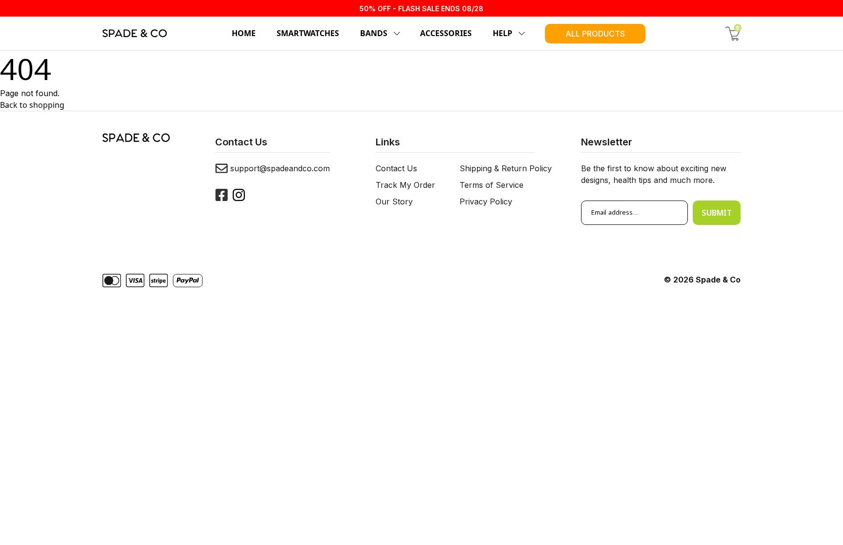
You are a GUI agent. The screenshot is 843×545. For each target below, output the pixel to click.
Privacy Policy (486, 201)
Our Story (394, 201)
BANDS (373, 33)
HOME (244, 33)
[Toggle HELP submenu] (520, 34)
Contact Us (396, 168)
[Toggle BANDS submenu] (395, 34)
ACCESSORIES (446, 33)
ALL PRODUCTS (595, 34)
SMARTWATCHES (308, 33)
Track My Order (405, 185)
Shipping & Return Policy (506, 168)
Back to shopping (32, 105)
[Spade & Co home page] (134, 33)
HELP (502, 33)
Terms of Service (491, 185)
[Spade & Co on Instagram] (239, 195)
